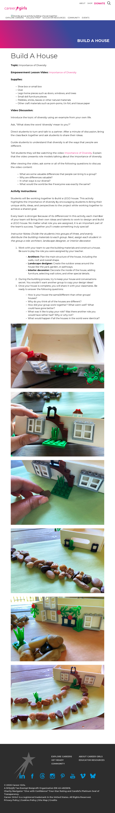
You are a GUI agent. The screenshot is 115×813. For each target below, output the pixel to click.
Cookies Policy (28, 800)
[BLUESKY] (93, 778)
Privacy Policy (11, 800)
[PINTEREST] (62, 778)
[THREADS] (42, 778)
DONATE (99, 3)
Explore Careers (15, 18)
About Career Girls (91, 756)
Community (74, 18)
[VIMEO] (83, 778)
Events (85, 18)
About (82, 3)
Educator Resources (54, 18)
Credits (53, 800)
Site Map (43, 800)
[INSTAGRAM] (52, 778)
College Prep (33, 18)
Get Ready (57, 760)
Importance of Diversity (62, 72)
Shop (89, 3)
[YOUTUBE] (72, 778)
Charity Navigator (13, 791)
